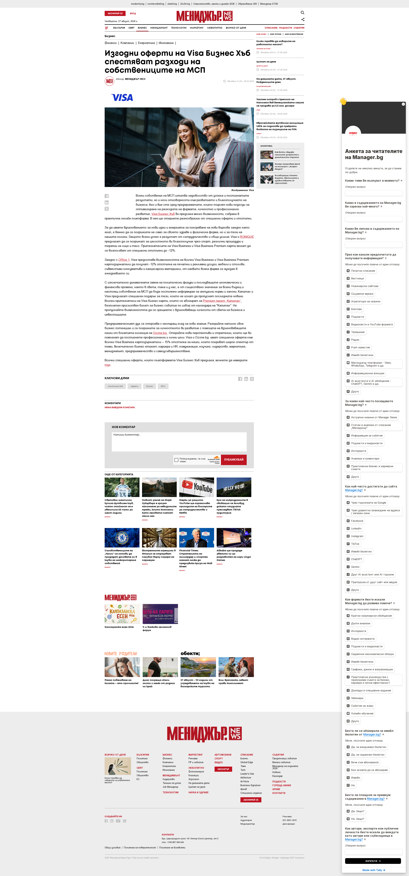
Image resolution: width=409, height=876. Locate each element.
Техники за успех (172, 783)
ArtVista (244, 781)
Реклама (193, 758)
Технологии (178, 28)
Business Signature (250, 785)
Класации (194, 775)
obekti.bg (172, 3)
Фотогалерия (196, 771)
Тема (243, 766)
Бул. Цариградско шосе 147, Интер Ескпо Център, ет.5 (190, 839)
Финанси (167, 758)
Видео (219, 762)
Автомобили (223, 755)
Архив (243, 789)
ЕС (138, 779)
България (119, 28)
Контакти (278, 793)
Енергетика (169, 766)
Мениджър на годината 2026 (285, 767)
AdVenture (245, 778)
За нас (243, 816)
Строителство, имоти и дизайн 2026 (214, 3)
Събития (299, 28)
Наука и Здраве (198, 792)
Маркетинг (197, 28)
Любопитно (214, 28)
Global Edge (246, 762)
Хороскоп (194, 779)
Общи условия (112, 847)
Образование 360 (247, 3)
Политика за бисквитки (172, 847)
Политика (142, 758)
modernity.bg (137, 3)
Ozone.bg (160, 333)
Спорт (219, 758)
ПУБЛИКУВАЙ (233, 460)
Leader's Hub (247, 774)
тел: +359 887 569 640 (173, 842)
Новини (276, 772)
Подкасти (285, 28)
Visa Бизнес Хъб (163, 214)
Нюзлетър (223, 769)
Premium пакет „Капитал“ (222, 300)
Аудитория (246, 820)
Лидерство (169, 779)
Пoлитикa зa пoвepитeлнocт (140, 847)
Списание (271, 28)
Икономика (169, 770)
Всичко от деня (236, 28)
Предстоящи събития (284, 758)
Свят (131, 28)
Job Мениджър (170, 787)
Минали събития (281, 762)
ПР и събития (196, 762)
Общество (143, 762)
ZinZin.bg (185, 3)
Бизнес (142, 28)
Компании (168, 762)
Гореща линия (281, 785)
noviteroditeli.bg (156, 3)
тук (107, 365)
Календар (277, 776)
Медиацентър (247, 824)
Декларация (289, 824)
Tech (242, 770)
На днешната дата (199, 783)
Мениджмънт (159, 28)
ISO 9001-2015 (290, 820)
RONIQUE (247, 236)
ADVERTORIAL (266, 146)
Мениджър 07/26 (269, 3)
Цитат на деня (197, 787)
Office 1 (124, 259)
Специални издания (251, 793)
